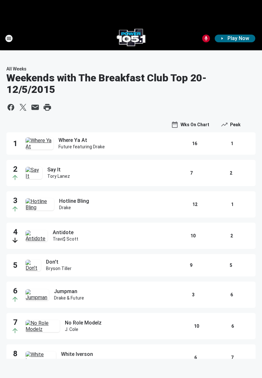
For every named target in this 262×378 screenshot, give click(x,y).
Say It (54, 170)
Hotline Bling (74, 201)
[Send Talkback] (206, 38)
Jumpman (65, 291)
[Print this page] (47, 107)
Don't (52, 262)
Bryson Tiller (59, 268)
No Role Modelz (83, 323)
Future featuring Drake (81, 146)
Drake (65, 207)
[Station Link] (131, 38)
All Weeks (16, 68)
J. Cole (71, 329)
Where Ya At (72, 140)
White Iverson (77, 354)
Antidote (63, 232)
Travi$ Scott (65, 239)
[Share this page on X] (23, 107)
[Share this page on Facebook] (10, 107)
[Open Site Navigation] (9, 38)
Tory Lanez (58, 176)
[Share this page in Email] (35, 107)
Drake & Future (69, 297)
